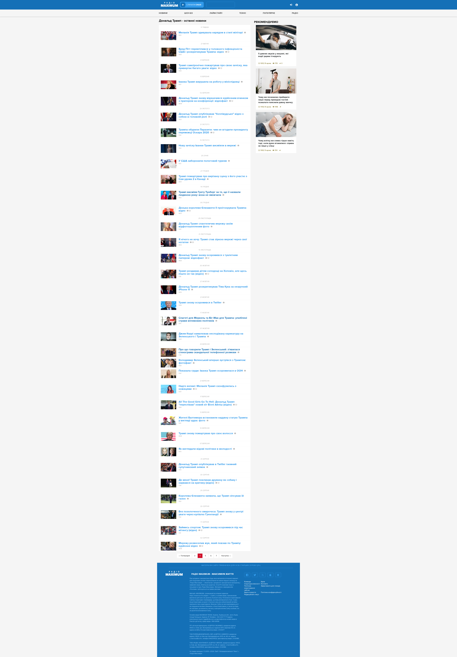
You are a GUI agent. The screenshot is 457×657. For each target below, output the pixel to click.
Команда (247, 582)
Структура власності (252, 584)
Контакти (264, 584)
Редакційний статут (251, 594)
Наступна (225, 556)
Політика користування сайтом (249, 588)
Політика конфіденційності (271, 592)
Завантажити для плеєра (270, 586)
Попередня (185, 556)
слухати (193, 5)
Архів (263, 582)
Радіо (295, 13)
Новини (163, 13)
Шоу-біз (188, 13)
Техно (242, 13)
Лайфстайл (216, 13)
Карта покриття (250, 592)
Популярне (269, 13)
